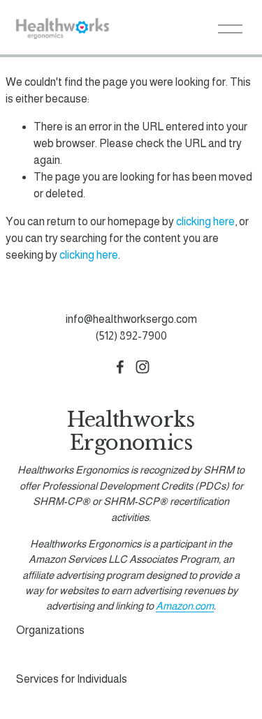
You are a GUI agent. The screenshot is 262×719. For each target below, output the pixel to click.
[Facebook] (120, 367)
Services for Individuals (71, 679)
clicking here (205, 221)
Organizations (50, 630)
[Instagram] (143, 367)
